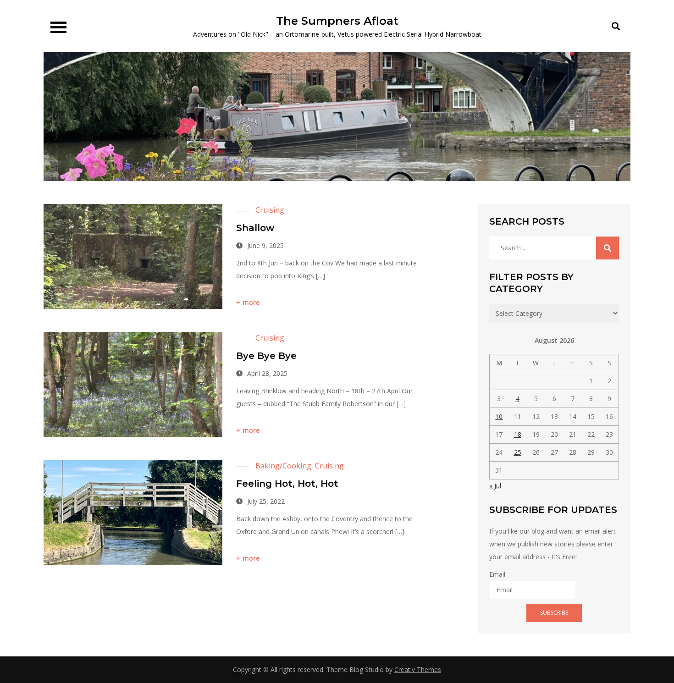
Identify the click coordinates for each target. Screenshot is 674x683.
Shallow (255, 227)
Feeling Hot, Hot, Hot (287, 483)
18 (517, 434)
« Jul (495, 485)
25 (517, 452)
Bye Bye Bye (266, 355)
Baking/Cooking (283, 466)
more (251, 302)
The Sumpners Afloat (337, 21)
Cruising (269, 210)
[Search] (607, 248)
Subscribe (554, 613)
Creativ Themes (417, 669)
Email (497, 574)
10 (499, 416)
